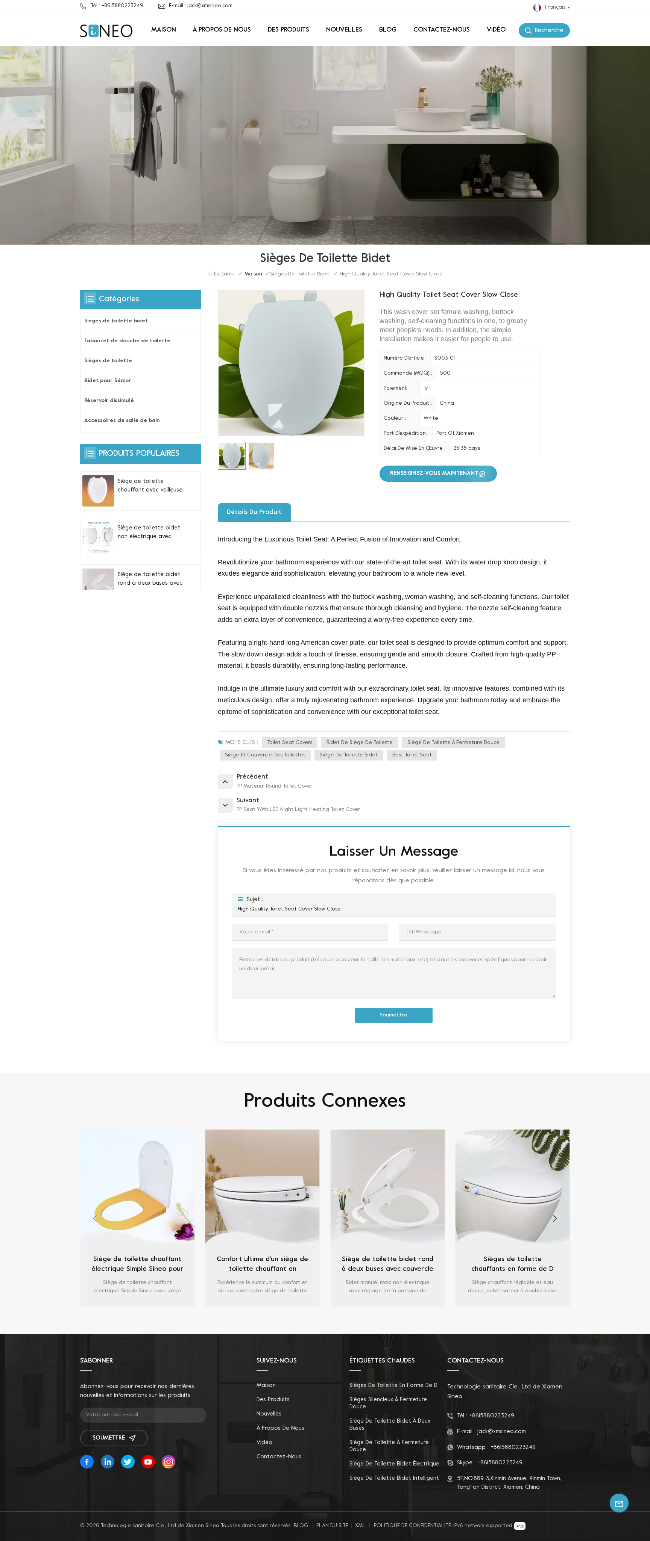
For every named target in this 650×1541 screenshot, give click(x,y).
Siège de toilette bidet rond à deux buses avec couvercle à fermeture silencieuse (150, 580)
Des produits (288, 30)
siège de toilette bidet (349, 755)
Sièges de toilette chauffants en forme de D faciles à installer (454, 1265)
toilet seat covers (289, 742)
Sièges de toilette (108, 360)
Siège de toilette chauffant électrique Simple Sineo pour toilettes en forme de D (79, 1265)
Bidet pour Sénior (107, 380)
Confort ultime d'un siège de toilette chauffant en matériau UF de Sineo (203, 1265)
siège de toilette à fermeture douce (453, 742)
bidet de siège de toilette (360, 742)
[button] (95, 1218)
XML (360, 1525)
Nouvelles (344, 30)
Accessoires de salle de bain (122, 420)
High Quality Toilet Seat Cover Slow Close (289, 909)
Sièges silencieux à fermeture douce (388, 1403)
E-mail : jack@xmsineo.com (200, 5)
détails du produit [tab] (254, 513)
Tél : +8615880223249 (117, 5)
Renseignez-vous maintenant (434, 473)
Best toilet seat (412, 755)
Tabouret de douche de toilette (127, 341)
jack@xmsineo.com (501, 1431)
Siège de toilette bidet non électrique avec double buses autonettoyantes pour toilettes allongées (149, 533)
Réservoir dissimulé (109, 400)
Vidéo (496, 30)
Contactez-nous (441, 30)
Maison (163, 30)
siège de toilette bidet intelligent (394, 1478)
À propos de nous (222, 30)
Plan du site (332, 1525)
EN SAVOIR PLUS (78, 1305)
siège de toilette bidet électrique (394, 1464)
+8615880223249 (491, 1416)
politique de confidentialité (412, 1525)
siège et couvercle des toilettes (265, 755)
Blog (387, 30)
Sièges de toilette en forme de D (393, 1385)
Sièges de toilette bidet (300, 274)
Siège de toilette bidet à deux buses (389, 1425)
